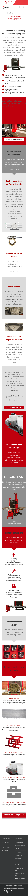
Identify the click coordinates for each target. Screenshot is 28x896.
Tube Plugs (18, 852)
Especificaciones (17, 18)
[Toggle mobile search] (19, 7)
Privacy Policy (8, 885)
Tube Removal (19, 855)
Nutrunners (18, 858)
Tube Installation (19, 842)
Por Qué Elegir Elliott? (6, 843)
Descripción (12, 16)
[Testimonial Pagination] (13, 403)
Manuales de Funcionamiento (15, 19)
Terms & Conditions (14, 885)
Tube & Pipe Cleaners (20, 845)
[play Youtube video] (14, 130)
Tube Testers (18, 848)
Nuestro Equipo (6, 847)
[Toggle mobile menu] (24, 7)
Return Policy (20, 885)
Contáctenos (5, 850)
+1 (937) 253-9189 (21, 878)
